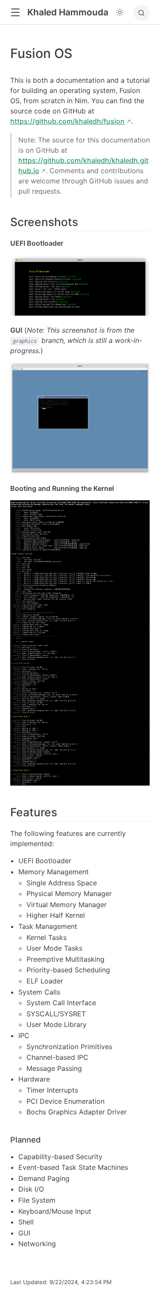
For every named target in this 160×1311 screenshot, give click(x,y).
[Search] (142, 13)
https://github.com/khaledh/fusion (67, 121)
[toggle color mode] (120, 12)
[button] (15, 12)
